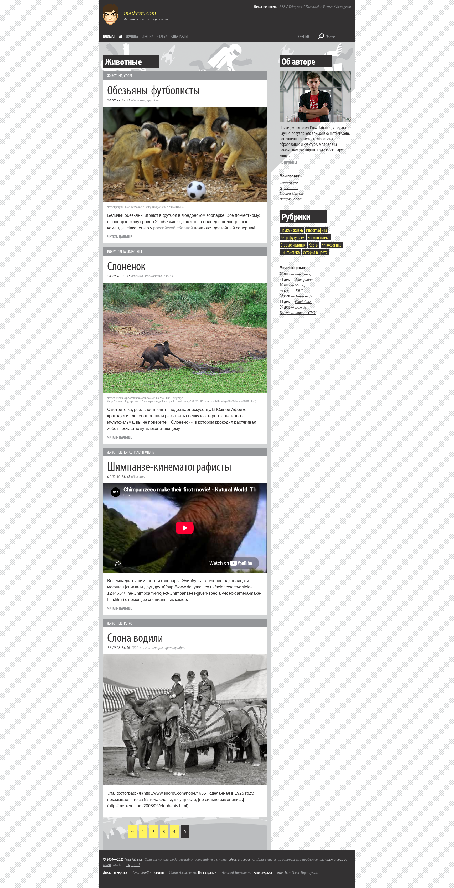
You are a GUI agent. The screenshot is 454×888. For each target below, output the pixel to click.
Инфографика (316, 230)
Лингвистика (290, 252)
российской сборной (173, 228)
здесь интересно (241, 859)
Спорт (128, 75)
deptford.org (289, 182)
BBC (299, 290)
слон (146, 647)
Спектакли (179, 36)
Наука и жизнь (143, 452)
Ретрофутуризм (293, 237)
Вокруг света (116, 251)
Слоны (168, 275)
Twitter (328, 6)
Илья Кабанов (133, 859)
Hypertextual (289, 187)
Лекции (147, 36)
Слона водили (135, 637)
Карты (313, 245)
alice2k (282, 872)
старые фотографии (168, 647)
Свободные (303, 301)
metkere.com (140, 12)
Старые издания (293, 245)
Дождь (300, 307)
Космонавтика (319, 237)
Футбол (153, 99)
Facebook (312, 6)
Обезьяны (138, 99)
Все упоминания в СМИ (298, 312)
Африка (137, 275)
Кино (127, 452)
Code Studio (141, 872)
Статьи (162, 36)
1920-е (136, 647)
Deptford (133, 864)
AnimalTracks (175, 206)
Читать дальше (119, 236)
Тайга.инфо (304, 296)
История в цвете (315, 252)
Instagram (343, 6)
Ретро (128, 623)
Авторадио (304, 279)
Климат (109, 36)
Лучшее (132, 36)
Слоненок (126, 265)
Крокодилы (153, 275)
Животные (114, 75)
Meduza (300, 285)
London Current (291, 193)
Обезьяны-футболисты (153, 89)
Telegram (295, 6)
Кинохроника (332, 245)
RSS (282, 6)
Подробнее (288, 162)
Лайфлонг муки (291, 198)
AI (120, 36)
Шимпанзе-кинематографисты (169, 466)
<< (132, 831)
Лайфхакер (303, 273)
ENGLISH (303, 36)
